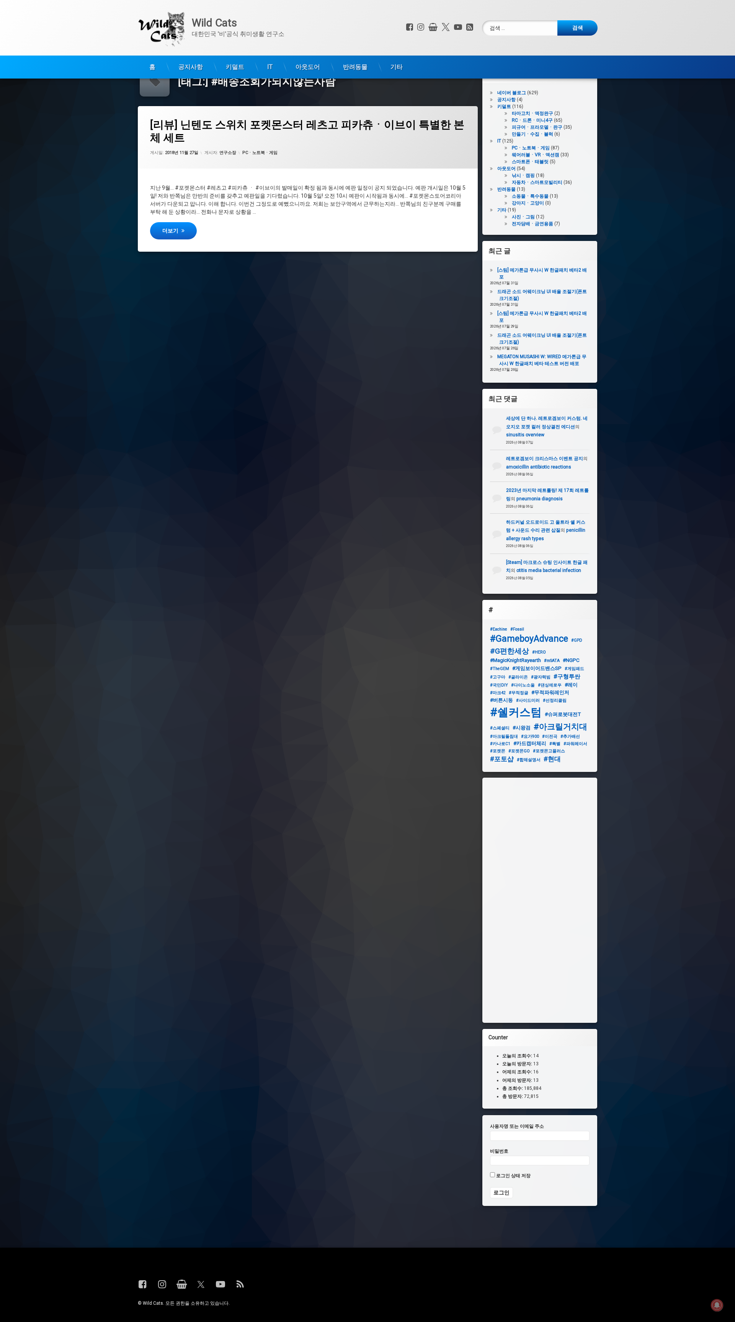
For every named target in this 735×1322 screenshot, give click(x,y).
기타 (396, 66)
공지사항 (190, 66)
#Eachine (498, 629)
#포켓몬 (497, 751)
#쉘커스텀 (516, 712)
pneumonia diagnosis (539, 498)
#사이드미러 (528, 700)
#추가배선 (570, 736)
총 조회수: (513, 1088)
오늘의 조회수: (517, 1055)
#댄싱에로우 (550, 684)
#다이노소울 (523, 684)
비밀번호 (499, 1150)
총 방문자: (513, 1096)
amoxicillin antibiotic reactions (538, 466)
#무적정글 (518, 692)
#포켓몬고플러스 (549, 751)
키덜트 (235, 66)
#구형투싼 (567, 676)
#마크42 (498, 692)
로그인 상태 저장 (513, 1175)
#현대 (552, 759)
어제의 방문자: (517, 1080)
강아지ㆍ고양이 (528, 203)
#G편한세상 (509, 650)
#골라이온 (518, 677)
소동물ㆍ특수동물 (530, 196)
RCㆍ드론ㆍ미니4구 (532, 120)
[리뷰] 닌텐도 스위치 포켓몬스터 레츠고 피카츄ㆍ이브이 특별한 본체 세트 (307, 131)
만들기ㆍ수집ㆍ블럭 (532, 134)
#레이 (571, 684)
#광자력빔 (540, 677)
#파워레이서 (575, 743)
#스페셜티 (500, 728)
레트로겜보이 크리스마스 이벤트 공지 (544, 458)
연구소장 (227, 152)
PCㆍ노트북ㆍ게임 (260, 152)
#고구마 (497, 677)
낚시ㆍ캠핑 (523, 175)
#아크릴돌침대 (504, 736)
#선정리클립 (555, 700)
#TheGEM (499, 668)
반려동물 (355, 66)
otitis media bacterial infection (548, 570)
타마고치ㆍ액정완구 (532, 113)
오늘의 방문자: (517, 1064)
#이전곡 (549, 736)
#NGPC (571, 660)
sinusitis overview (525, 434)
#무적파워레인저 (550, 692)
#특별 (554, 743)
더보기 (179, 230)
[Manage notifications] (717, 1305)
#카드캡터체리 (529, 743)
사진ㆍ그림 (523, 217)
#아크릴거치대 (560, 726)
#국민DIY (499, 684)
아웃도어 (308, 66)
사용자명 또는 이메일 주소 (517, 1126)
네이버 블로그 (511, 92)
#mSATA (552, 660)
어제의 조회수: (517, 1072)
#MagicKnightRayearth (515, 660)
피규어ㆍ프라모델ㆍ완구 (537, 127)
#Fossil (517, 629)
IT (270, 66)
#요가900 (530, 736)
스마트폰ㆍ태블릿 (530, 161)
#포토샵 (502, 759)
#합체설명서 (529, 759)
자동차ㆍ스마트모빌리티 (537, 182)
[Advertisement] (540, 900)
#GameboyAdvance (529, 639)
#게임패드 (574, 668)
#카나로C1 (500, 743)
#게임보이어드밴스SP (537, 668)
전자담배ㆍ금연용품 (532, 223)
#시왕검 (522, 728)
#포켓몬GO (519, 751)
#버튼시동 (501, 700)
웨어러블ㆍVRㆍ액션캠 (535, 154)
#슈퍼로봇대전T (563, 714)
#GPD (576, 640)
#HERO (539, 651)
